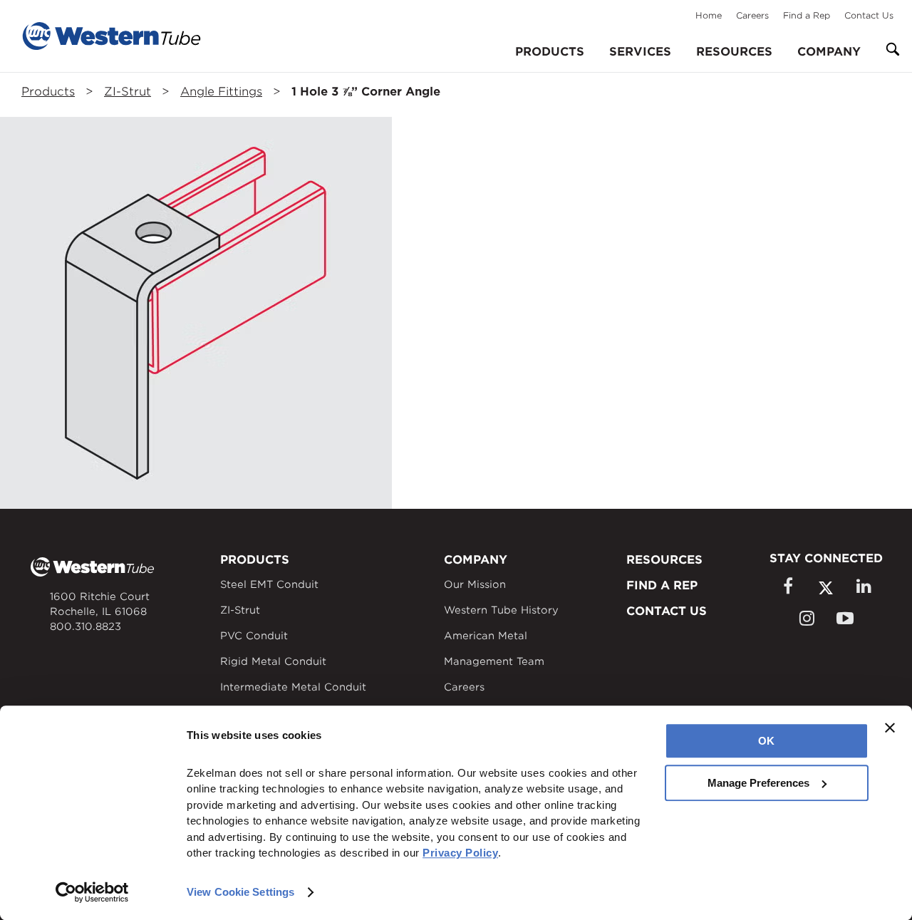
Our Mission (475, 584)
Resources (734, 51)
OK (766, 741)
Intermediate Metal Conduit (293, 687)
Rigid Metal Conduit (273, 661)
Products (48, 91)
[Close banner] (890, 728)
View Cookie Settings (240, 892)
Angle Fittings (221, 91)
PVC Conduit (254, 635)
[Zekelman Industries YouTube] (845, 618)
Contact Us (868, 15)
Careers (752, 15)
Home (708, 15)
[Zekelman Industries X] (826, 588)
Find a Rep (806, 15)
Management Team (494, 661)
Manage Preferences (758, 783)
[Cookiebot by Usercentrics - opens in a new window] (92, 892)
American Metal (485, 635)
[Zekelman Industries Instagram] (806, 618)
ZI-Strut (127, 91)
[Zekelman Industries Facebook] (787, 586)
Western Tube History (501, 610)
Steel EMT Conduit (269, 584)
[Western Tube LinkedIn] (863, 586)
